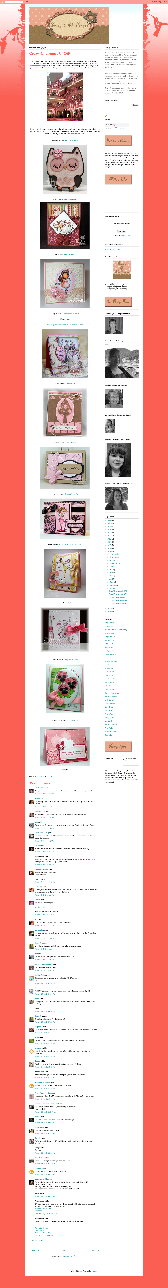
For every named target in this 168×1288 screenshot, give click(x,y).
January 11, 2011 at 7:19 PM (45, 1088)
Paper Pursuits (71, 443)
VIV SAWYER (40, 1158)
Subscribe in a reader (112, 249)
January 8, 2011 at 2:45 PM (44, 828)
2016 (109, 536)
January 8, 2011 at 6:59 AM (44, 794)
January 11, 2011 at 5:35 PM (45, 1067)
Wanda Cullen (40, 811)
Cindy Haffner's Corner (70, 313)
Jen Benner (109, 647)
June (111, 573)
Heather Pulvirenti (111, 665)
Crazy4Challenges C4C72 (118, 591)
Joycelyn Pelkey (111, 696)
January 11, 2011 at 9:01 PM (45, 1099)
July (111, 570)
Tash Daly (38, 887)
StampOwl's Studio (71, 140)
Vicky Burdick (110, 651)
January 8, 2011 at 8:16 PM (44, 852)
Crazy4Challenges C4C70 (118, 597)
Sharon (37, 798)
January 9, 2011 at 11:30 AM (45, 915)
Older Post (95, 1250)
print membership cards (43, 1208)
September (113, 563)
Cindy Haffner (110, 689)
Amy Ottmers (110, 623)
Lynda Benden (110, 703)
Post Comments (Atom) (69, 1256)
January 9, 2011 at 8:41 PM (44, 970)
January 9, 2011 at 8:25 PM (44, 960)
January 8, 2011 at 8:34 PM (44, 865)
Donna (37, 988)
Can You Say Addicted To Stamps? (69, 544)
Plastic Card (39, 1230)
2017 (109, 533)
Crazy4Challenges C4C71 (118, 594)
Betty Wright (109, 672)
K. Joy (37, 1037)
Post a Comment (38, 1240)
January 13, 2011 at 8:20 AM (45, 1153)
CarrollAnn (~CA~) (42, 833)
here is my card (40, 907)
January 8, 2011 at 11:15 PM (45, 882)
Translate (122, 128)
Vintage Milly (40, 975)
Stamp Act (71, 384)
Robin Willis (109, 728)
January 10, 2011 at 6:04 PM (45, 1011)
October (112, 560)
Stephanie (38, 1027)
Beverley (38, 1138)
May (111, 576)
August (112, 566)
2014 (109, 542)
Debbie (37, 1061)
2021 (109, 520)
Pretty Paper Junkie (42, 1093)
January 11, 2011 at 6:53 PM (45, 1078)
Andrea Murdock (111, 668)
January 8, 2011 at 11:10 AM (45, 807)
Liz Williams (39, 788)
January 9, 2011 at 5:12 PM (44, 949)
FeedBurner (126, 235)
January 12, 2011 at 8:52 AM (45, 1123)
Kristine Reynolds (111, 661)
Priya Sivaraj (40, 1127)
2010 (109, 608)
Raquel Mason (110, 637)
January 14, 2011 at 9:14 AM (45, 1174)
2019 (109, 526)
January (112, 588)
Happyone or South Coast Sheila (47, 1104)
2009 (109, 611)
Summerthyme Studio (67, 254)
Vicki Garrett (109, 700)
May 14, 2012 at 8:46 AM (44, 1236)
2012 (109, 548)
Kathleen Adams (111, 731)
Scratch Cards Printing (43, 1232)
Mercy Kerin (109, 717)
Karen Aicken (109, 626)
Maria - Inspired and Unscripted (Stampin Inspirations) (65, 325)
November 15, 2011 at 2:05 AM (46, 1214)
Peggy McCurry (110, 654)
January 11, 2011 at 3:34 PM (45, 1056)
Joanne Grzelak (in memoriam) (116, 630)
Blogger (94, 1271)
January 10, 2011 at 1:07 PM (45, 983)
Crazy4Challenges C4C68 (118, 603)
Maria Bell (108, 710)
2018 (109, 530)
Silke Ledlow (109, 682)
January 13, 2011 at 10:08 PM (45, 1164)
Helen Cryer (109, 675)
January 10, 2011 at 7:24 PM (45, 1022)
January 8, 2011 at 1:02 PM (44, 817)
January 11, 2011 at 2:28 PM (45, 1043)
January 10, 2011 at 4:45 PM (45, 994)
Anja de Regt (109, 633)
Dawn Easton (109, 707)
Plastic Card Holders (42, 1228)
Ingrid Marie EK (41, 1179)
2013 (109, 545)
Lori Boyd (108, 721)
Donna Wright (110, 658)
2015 (109, 539)
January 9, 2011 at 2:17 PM (44, 925)
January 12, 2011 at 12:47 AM (45, 1112)
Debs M (37, 900)
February (112, 585)
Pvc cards (38, 1211)
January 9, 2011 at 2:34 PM (44, 938)
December (113, 554)
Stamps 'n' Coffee (71, 494)
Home (65, 1250)
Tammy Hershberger (112, 693)
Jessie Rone (109, 640)
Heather (38, 846)
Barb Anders (109, 644)
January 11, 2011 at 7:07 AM (45, 1033)
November (113, 557)
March (111, 582)
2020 (109, 523)
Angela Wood (109, 714)
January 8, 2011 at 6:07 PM (44, 841)
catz (36, 822)
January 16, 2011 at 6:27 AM (45, 1196)
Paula (37, 998)
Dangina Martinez (41, 869)
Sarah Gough (109, 679)
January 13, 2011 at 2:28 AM (45, 1133)
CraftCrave (91, 859)
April (111, 579)
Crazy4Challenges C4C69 (118, 600)
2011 (109, 551)
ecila (36, 919)
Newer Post (35, 1250)
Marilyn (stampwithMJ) (43, 964)
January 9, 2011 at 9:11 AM (44, 895)
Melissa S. (39, 930)
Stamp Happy (73, 720)
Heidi (37, 954)
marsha (37, 1117)
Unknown (38, 1048)
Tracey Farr (109, 735)
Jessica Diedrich (111, 724)
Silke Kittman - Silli (112, 686)
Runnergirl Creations (43, 1082)
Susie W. (38, 943)
